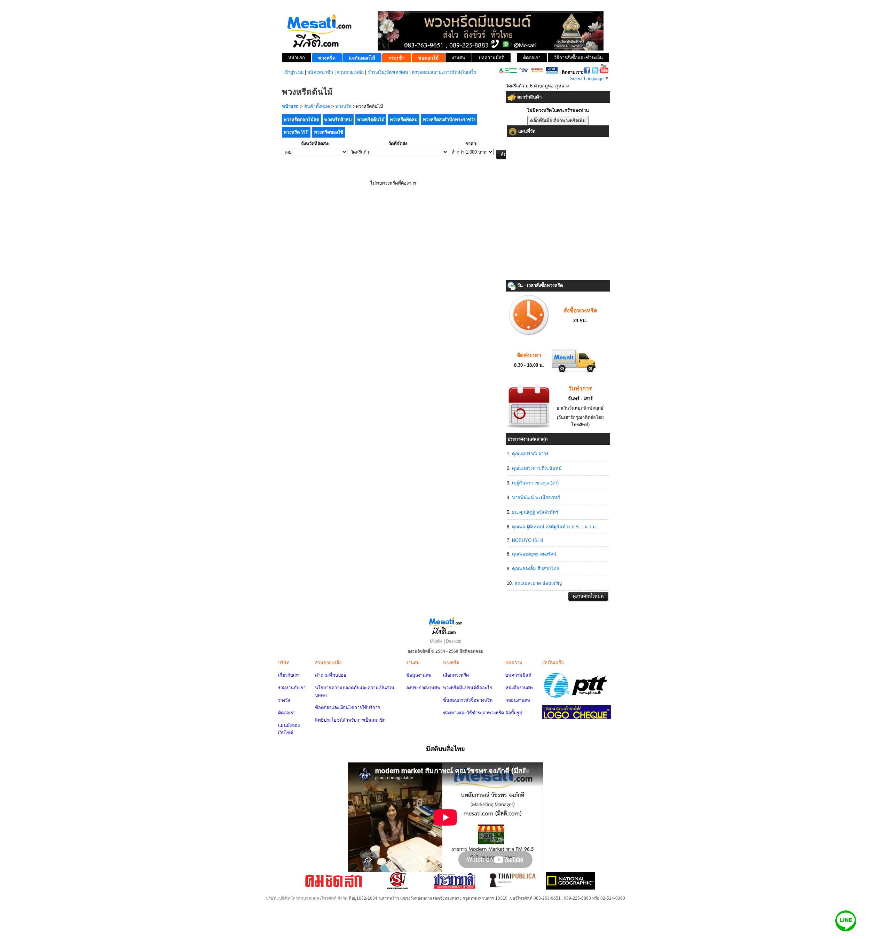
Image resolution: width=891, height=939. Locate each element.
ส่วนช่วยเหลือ (350, 72)
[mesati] (445, 625)
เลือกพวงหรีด (456, 675)
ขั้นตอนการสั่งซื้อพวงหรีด (467, 700)
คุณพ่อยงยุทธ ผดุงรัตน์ (534, 554)
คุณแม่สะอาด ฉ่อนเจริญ (538, 583)
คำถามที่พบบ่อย (330, 675)
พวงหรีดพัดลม (404, 119)
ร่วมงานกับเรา (292, 687)
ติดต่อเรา (286, 712)
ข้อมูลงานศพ (419, 675)
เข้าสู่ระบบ (293, 72)
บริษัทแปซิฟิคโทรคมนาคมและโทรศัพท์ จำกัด (307, 898)
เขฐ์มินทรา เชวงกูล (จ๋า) (535, 483)
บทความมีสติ (518, 675)
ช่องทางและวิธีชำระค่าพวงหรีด (473, 712)
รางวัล (284, 700)
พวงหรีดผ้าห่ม (338, 119)
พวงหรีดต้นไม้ (371, 119)
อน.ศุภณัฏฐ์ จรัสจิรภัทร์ (535, 512)
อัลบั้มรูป (513, 712)
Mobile (436, 641)
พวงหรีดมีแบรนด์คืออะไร (467, 687)
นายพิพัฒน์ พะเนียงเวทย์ (536, 497)
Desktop (454, 641)
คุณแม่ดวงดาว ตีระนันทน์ (537, 468)
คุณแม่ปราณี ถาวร (530, 453)
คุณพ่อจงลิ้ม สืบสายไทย (535, 568)
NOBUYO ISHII (527, 540)
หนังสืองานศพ (519, 687)
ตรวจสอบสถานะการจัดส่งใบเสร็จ (444, 72)
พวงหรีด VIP (296, 132)
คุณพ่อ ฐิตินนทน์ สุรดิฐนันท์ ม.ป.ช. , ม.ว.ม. (554, 526)
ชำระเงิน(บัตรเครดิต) (388, 72)
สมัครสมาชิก (320, 72)
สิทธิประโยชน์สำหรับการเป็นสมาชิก (350, 720)
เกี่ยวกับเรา (288, 675)
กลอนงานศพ (517, 700)
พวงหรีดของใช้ (328, 132)
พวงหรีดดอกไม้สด (301, 119)
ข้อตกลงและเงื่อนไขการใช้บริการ (347, 707)
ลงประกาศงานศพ (423, 687)
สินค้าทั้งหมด (317, 106)
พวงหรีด (344, 106)
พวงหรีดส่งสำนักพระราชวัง (449, 119)
